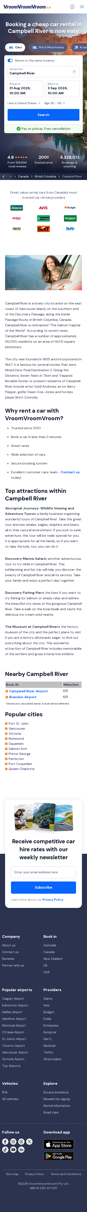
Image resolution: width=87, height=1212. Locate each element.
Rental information (57, 1106)
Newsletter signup (57, 1099)
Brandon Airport (23, 697)
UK (45, 965)
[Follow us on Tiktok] (5, 1149)
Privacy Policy (52, 899)
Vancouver (17, 729)
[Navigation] (82, 7)
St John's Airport (14, 1039)
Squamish (16, 744)
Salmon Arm (18, 749)
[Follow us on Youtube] (13, 1149)
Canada (49, 952)
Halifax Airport (12, 1012)
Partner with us (13, 965)
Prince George (20, 754)
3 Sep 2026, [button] (58, 88)
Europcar (50, 1032)
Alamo (48, 999)
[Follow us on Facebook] (5, 1141)
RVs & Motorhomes (51, 47)
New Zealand (53, 959)
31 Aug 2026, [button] (20, 88)
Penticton (16, 759)
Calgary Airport (13, 999)
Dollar (48, 1019)
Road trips (51, 1112)
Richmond (16, 739)
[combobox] (37, 73)
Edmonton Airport (15, 1005)
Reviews (8, 959)
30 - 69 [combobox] (52, 103)
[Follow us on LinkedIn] (21, 1149)
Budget (49, 1012)
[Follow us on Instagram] (13, 1141)
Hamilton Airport (14, 1019)
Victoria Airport (13, 1059)
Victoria (15, 734)
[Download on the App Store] (59, 1144)
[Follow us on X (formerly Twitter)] (29, 1141)
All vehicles (10, 1099)
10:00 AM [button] (17, 93)
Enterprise (51, 1025)
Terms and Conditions (66, 1174)
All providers (52, 1059)
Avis (46, 1005)
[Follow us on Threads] (21, 1141)
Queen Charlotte (22, 769)
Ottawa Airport (13, 1032)
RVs (5, 1092)
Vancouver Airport (15, 1052)
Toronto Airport (13, 1046)
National (49, 1046)
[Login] (72, 6)
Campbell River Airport (28, 691)
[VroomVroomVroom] (27, 7)
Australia (50, 945)
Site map (12, 1174)
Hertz (48, 1039)
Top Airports (11, 1066)
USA (47, 972)
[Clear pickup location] (74, 71)
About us (8, 945)
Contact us (70, 472)
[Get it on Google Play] (59, 1156)
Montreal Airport (14, 1025)
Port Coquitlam (20, 764)
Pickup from (14, 20)
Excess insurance (56, 1092)
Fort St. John (19, 723)
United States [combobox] (22, 103)
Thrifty (48, 1052)
